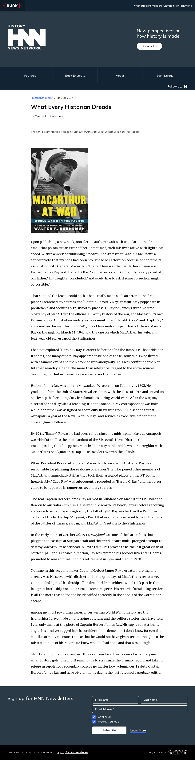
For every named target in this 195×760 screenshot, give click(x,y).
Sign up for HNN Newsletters (73, 752)
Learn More (138, 730)
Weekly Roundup (108, 721)
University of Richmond (177, 5)
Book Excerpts (75, 75)
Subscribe (149, 46)
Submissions (165, 75)
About (120, 75)
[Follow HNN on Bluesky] (185, 86)
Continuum (105, 717)
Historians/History (42, 97)
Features (30, 75)
